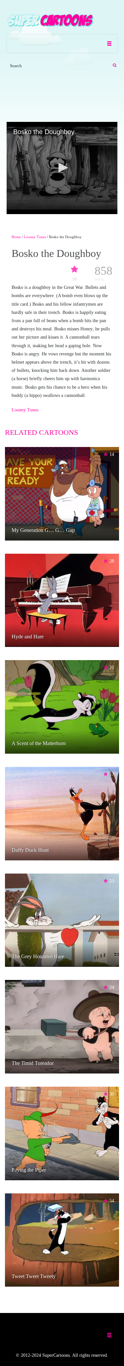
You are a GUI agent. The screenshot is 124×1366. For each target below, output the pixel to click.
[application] (62, 168)
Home (16, 237)
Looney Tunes (35, 237)
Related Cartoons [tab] (41, 432)
